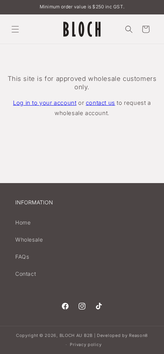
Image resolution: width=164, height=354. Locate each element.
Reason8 (138, 335)
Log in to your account (44, 102)
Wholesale (29, 239)
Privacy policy (85, 344)
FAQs (22, 256)
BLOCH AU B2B (76, 335)
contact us (100, 102)
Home (23, 222)
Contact (25, 273)
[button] (15, 29)
